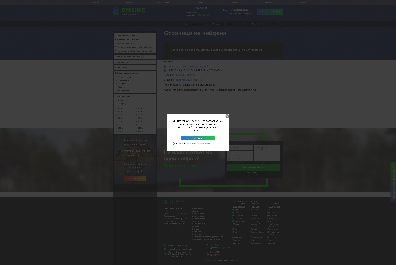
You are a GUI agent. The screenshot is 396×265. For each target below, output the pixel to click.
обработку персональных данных (198, 143)
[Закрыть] (227, 116)
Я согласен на (193, 143)
